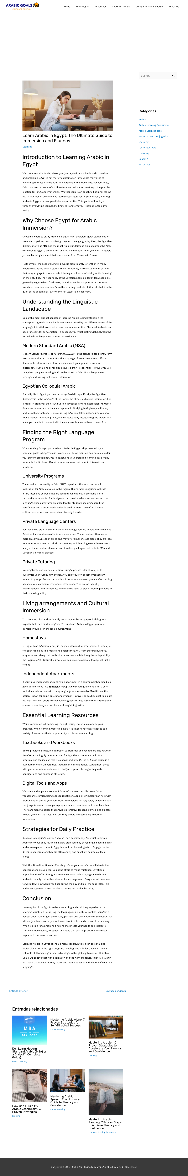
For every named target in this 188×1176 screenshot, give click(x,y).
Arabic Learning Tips (150, 130)
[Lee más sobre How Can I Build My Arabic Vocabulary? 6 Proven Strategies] (29, 1085)
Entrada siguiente (117, 990)
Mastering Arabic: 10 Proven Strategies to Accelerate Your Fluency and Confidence (105, 1047)
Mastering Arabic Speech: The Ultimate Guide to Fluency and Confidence (64, 1101)
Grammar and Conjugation (153, 136)
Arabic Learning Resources (154, 125)
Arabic (15, 1061)
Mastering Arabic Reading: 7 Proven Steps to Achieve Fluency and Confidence (105, 1124)
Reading (101, 1132)
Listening (144, 153)
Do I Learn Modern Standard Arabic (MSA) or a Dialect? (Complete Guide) (29, 1053)
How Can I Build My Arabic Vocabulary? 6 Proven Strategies (26, 1109)
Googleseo (131, 1166)
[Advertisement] (94, 35)
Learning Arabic (147, 147)
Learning (27, 146)
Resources (111, 1132)
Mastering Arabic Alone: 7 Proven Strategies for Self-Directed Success (67, 1022)
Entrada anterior (16, 990)
